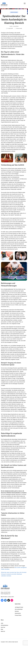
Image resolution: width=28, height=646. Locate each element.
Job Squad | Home (19, 607)
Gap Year (3, 627)
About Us (3, 631)
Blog (2, 629)
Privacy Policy (18, 615)
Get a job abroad (18, 609)
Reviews (17, 611)
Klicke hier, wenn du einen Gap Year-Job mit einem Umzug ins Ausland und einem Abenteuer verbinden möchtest (13, 574)
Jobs (2, 623)
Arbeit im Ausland (14, 12)
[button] (24, 3)
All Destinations (4, 625)
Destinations (18, 613)
